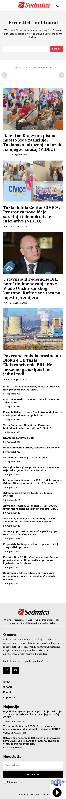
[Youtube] (15, 670)
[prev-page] (4, 75)
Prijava (31, 774)
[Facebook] (6, 670)
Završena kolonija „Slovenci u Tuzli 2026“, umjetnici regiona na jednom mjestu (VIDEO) (31, 507)
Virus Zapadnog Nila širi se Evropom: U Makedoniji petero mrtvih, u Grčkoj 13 (28, 427)
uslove (21, 782)
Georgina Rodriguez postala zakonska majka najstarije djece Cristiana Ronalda (31, 469)
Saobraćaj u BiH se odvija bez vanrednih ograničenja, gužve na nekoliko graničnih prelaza (29, 576)
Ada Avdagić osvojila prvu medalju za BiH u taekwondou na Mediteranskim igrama (30, 520)
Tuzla (6, 721)
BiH (4, 748)
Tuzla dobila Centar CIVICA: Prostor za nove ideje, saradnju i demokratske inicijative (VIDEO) (31, 214)
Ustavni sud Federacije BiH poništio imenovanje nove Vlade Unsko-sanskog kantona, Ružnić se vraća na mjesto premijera (31, 288)
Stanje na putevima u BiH (19, 437)
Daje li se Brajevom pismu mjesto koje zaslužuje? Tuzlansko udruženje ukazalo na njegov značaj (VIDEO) (33, 142)
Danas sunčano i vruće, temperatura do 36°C (32, 447)
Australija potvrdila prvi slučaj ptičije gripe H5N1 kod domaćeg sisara (30, 533)
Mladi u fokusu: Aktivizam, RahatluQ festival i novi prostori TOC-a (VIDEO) (32, 388)
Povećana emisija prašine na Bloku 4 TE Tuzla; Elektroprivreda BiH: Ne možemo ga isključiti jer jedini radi (32, 364)
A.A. (5, 303)
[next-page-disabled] (61, 75)
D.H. (6, 154)
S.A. (5, 226)
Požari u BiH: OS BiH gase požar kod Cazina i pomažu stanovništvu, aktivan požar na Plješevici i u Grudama (31, 560)
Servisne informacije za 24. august (25, 457)
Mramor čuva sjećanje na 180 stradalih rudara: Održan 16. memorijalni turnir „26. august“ (32, 481)
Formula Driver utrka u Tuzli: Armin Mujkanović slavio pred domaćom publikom (33, 414)
